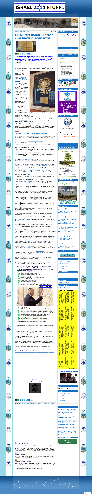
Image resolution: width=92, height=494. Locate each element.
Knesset (63, 424)
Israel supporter (51, 403)
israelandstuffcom (18, 31)
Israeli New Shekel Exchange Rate (68, 255)
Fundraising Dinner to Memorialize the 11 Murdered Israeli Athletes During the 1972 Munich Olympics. (35, 165)
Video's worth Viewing (64, 402)
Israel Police (63, 421)
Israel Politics (68, 421)
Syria (64, 431)
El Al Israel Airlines (63, 264)
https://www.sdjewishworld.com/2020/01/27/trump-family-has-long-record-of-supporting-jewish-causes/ (34, 352)
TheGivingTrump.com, (24, 159)
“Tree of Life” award (39, 123)
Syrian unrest (69, 431)
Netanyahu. (17, 232)
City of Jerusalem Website (65, 261)
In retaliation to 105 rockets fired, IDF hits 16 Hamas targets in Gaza (67, 239)
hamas (61, 418)
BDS (66, 412)
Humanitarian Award (24, 120)
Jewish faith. (18, 92)
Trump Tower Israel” (35, 211)
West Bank (68, 432)
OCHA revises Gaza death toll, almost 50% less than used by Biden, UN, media (67, 215)
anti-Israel (60, 409)
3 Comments (52, 31)
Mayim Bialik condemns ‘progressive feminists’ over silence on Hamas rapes (66, 223)
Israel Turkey (73, 421)
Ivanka (19, 227)
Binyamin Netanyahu (68, 414)
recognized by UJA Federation (29, 181)
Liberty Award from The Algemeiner (33, 241)
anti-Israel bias (66, 409)
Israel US (61, 423)
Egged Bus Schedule (64, 263)
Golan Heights (72, 416)
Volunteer (51, 15)
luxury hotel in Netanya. (37, 216)
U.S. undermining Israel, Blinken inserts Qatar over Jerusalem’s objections (66, 217)
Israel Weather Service (64, 268)
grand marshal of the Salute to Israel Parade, (38, 207)
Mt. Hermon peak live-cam (65, 275)
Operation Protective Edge (68, 426)
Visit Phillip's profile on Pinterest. (64, 287)
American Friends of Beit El (34, 202)
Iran (66, 420)
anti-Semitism (69, 411)
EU (75, 414)
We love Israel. (29, 247)
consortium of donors (36, 136)
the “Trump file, (36, 222)
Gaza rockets (66, 416)
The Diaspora (32, 403)
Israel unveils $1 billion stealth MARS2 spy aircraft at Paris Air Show (67, 228)
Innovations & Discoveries (65, 393)
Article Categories (24, 15)
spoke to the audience (40, 251)
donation (45, 403)
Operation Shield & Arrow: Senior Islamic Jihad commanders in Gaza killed (67, 236)
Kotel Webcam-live (63, 274)
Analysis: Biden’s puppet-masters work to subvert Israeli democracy (67, 244)
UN (62, 433)
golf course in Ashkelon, (24, 219)
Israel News (21, 403)
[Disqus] (35, 423)
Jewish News (26, 403)
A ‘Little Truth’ (34, 15)
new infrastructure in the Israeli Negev (35, 141)
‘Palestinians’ (43, 15)
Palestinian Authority (64, 427)
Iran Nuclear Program (71, 420)
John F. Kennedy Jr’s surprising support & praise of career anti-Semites (67, 231)
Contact (57, 15)
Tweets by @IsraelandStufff (63, 282)
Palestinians (66, 429)
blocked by (68, 441)
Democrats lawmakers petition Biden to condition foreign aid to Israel (66, 242)
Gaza (60, 416)
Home (15, 15)
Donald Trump (40, 403)
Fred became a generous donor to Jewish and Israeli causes (21, 80)
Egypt (73, 414)
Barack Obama (61, 412)
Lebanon (67, 424)
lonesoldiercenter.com (67, 200)
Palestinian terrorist (65, 430)
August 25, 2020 (26, 31)
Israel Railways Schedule (64, 266)
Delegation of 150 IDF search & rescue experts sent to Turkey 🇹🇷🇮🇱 (66, 247)
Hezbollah (67, 418)
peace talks (60, 431)
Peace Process (72, 430)
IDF (63, 420)
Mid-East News (62, 398)
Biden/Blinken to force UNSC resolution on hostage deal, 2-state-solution (67, 212)
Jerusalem (68, 423)
